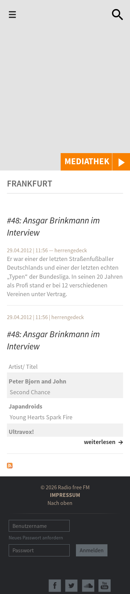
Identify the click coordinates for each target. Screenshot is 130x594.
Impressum (65, 494)
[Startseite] (63, 16)
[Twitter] (71, 585)
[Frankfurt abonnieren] (9, 465)
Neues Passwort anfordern (36, 537)
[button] (95, 162)
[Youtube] (104, 585)
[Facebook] (55, 585)
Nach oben (59, 502)
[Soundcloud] (88, 585)
